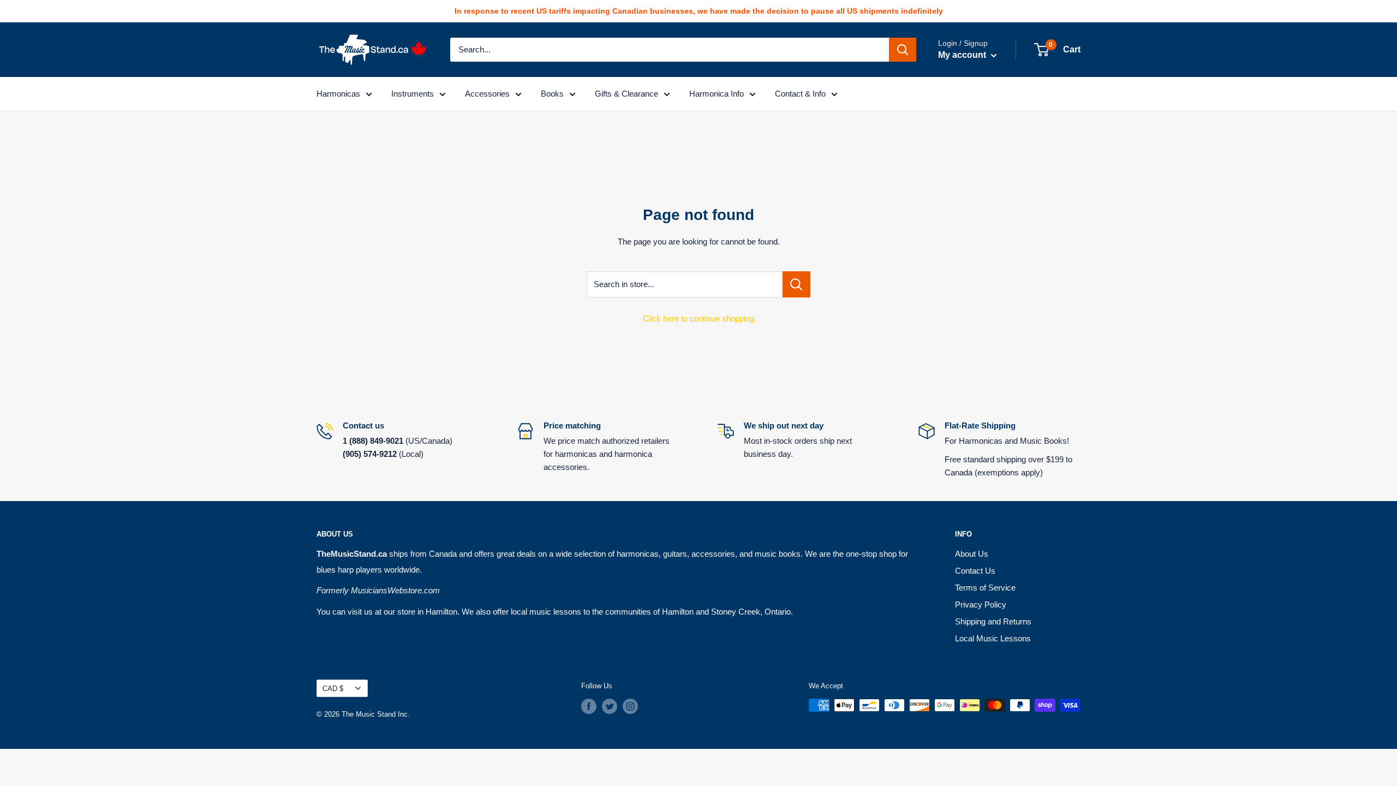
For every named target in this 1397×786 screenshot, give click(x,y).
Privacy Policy (980, 604)
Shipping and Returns (993, 621)
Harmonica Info (716, 93)
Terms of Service (985, 587)
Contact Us (975, 570)
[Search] (902, 50)
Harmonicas (338, 93)
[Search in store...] (796, 284)
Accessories (487, 93)
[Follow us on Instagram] (630, 706)
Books (552, 93)
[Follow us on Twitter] (609, 706)
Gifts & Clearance (626, 93)
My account (963, 54)
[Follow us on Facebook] (588, 706)
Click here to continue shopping (698, 318)
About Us (971, 553)
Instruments (412, 93)
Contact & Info (800, 93)
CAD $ (333, 688)
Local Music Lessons (993, 638)
